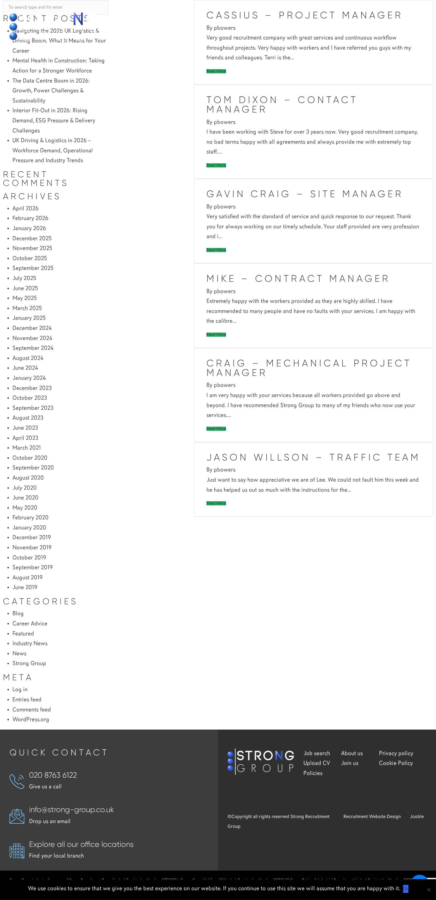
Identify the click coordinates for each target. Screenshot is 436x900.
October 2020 (29, 458)
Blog (18, 613)
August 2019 (27, 578)
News (19, 654)
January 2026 (29, 228)
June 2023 (25, 428)
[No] (429, 890)
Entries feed (27, 700)
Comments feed (31, 710)
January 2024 (29, 378)
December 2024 (32, 328)
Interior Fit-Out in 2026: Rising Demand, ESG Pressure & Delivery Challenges (53, 120)
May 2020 (24, 508)
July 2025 (24, 278)
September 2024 (32, 348)
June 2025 (25, 288)
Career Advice (29, 624)
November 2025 (32, 248)
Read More (216, 71)
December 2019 (31, 537)
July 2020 (24, 488)
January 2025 (29, 318)
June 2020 (25, 498)
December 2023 (32, 388)
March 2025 (27, 308)
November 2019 (32, 548)
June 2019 (24, 587)
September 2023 (32, 408)
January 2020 (29, 528)
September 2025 (32, 268)
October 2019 (29, 558)
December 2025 (32, 238)
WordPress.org (30, 719)
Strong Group (29, 663)
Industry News (29, 643)
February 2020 (30, 518)
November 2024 (32, 338)
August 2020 (28, 478)
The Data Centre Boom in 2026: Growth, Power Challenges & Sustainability (51, 91)
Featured (23, 634)
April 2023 (25, 438)
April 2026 (25, 208)
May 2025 (24, 298)
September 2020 (33, 468)
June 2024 (25, 368)
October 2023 (29, 398)
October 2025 (29, 258)
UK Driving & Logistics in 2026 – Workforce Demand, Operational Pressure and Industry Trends (52, 150)
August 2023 (27, 418)
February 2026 (30, 218)
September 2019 (32, 567)
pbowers (224, 122)
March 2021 (26, 448)
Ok (405, 888)
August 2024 (27, 358)
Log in (20, 689)
